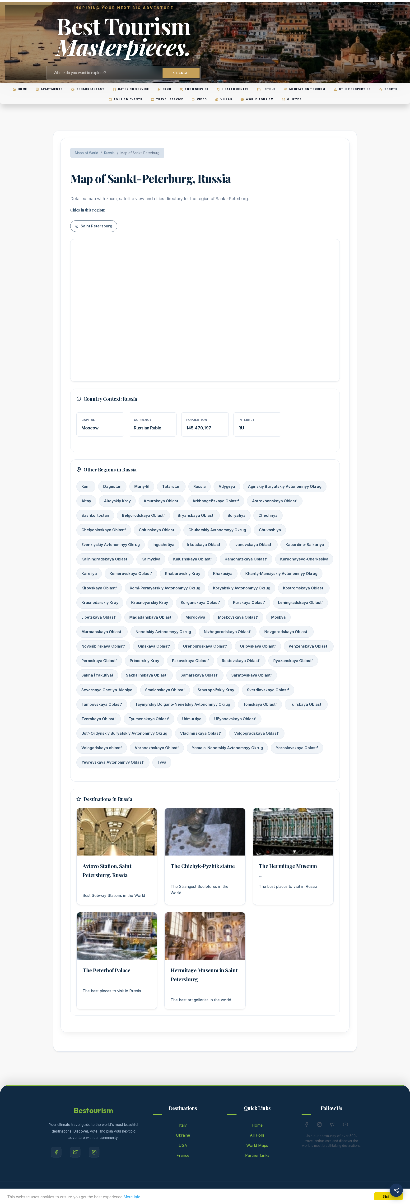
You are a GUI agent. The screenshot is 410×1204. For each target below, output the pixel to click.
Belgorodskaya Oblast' (143, 515)
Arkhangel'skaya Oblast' (215, 501)
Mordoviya (195, 617)
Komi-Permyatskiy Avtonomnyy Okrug (165, 588)
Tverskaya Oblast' (98, 718)
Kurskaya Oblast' (249, 602)
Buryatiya (237, 515)
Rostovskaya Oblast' (241, 660)
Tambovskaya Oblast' (101, 704)
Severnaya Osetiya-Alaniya (106, 689)
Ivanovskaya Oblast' (253, 544)
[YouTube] (345, 1125)
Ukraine (183, 1135)
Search (181, 73)
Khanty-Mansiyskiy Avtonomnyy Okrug (281, 573)
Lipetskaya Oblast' (98, 617)
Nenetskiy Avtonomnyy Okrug (163, 631)
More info (132, 1196)
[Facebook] (56, 1152)
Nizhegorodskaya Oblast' (228, 631)
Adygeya (227, 486)
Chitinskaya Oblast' (157, 529)
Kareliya (89, 573)
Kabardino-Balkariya (304, 544)
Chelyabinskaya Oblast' (103, 529)
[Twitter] (75, 1152)
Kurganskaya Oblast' (200, 602)
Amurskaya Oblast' (162, 501)
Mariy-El (141, 486)
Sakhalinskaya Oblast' (147, 675)
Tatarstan (171, 486)
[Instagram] (94, 1152)
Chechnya (268, 515)
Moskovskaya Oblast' (238, 617)
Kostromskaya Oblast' (304, 588)
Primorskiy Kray (144, 660)
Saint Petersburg (96, 226)
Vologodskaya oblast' (101, 747)
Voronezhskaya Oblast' (157, 747)
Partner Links (257, 1155)
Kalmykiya (150, 559)
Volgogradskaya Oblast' (257, 733)
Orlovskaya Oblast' (258, 646)
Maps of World (86, 153)
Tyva (161, 762)
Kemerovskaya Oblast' (131, 573)
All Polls (257, 1135)
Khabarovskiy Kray (182, 573)
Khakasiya (223, 573)
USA (183, 1145)
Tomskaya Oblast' (260, 704)
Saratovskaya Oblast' (251, 675)
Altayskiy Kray (117, 501)
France (183, 1155)
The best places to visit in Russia (288, 886)
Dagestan (112, 486)
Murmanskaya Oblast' (102, 631)
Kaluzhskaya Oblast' (192, 559)
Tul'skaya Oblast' (306, 704)
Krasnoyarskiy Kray (149, 602)
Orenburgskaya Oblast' (205, 646)
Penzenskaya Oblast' (309, 646)
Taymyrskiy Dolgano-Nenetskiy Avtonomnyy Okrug (182, 704)
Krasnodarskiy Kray (99, 602)
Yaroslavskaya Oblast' (297, 747)
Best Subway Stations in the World (114, 895)
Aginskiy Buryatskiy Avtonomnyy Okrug (284, 486)
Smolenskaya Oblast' (165, 689)
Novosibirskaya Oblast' (103, 646)
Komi (85, 486)
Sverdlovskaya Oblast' (268, 689)
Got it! (388, 1196)
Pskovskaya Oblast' (190, 660)
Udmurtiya (191, 718)
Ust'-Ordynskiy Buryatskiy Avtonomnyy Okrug (124, 733)
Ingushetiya (163, 544)
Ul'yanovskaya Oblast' (235, 718)
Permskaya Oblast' (99, 660)
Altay (86, 501)
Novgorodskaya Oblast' (286, 631)
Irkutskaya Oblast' (204, 544)
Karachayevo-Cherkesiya (304, 559)
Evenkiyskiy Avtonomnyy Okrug (110, 544)
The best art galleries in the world (201, 999)
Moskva (278, 617)
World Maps (257, 1145)
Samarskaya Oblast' (200, 675)
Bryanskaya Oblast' (196, 515)
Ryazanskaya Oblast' (293, 660)
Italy (183, 1125)
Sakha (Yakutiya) (97, 675)
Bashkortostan (95, 515)
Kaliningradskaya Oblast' (105, 559)
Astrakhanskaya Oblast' (275, 501)
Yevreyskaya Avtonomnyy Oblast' (112, 762)
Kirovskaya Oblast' (99, 588)
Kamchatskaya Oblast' (246, 559)
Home (257, 1125)
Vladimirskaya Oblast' (200, 733)
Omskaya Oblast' (154, 646)
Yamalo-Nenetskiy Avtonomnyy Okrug (227, 747)
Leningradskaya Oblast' (300, 602)
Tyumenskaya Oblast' (149, 718)
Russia (109, 153)
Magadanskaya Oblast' (151, 617)
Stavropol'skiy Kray (216, 689)
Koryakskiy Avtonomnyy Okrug (241, 588)
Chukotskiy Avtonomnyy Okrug (217, 529)
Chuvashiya (270, 529)
